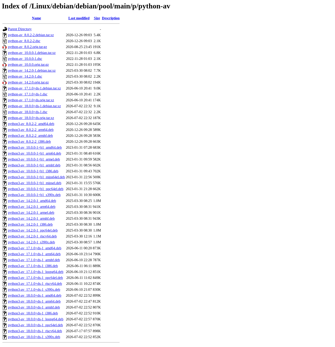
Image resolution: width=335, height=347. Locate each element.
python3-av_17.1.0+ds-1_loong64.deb (35, 272)
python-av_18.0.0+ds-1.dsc (27, 112)
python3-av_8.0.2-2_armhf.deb (30, 136)
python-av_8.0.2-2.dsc (24, 41)
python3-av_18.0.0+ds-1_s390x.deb (34, 337)
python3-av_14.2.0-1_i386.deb (30, 224)
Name (36, 18)
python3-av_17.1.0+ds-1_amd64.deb (34, 248)
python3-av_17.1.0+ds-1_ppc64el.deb (35, 278)
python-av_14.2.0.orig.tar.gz (28, 82)
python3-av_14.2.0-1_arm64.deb (31, 207)
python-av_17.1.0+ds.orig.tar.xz (31, 100)
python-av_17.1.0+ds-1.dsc (27, 94)
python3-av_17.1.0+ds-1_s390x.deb (34, 289)
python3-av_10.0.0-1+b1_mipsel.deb (34, 183)
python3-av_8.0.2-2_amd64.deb (31, 124)
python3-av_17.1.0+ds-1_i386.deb (33, 266)
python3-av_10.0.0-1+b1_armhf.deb (34, 165)
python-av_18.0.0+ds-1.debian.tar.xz (34, 106)
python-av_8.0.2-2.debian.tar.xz (31, 35)
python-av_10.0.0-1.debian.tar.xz (32, 53)
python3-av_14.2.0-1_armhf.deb (31, 218)
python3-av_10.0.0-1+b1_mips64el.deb (36, 177)
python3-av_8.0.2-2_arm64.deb (31, 130)
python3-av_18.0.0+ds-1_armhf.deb (34, 307)
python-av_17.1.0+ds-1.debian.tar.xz (34, 88)
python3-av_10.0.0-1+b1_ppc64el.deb (35, 189)
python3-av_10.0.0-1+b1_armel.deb (34, 159)
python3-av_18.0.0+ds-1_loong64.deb (35, 319)
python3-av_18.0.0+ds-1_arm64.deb (34, 301)
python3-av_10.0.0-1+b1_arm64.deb (34, 153)
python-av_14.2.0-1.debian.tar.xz (32, 70)
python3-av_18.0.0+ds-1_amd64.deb (34, 295)
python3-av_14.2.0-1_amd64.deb (32, 201)
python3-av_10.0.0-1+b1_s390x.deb (34, 195)
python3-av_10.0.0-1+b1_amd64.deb (35, 147)
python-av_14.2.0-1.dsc (25, 76)
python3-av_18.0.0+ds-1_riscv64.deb (35, 331)
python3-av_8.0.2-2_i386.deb (29, 141)
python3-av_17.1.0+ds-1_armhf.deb (34, 260)
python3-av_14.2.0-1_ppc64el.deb (33, 230)
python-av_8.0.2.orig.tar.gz (27, 47)
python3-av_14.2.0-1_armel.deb (31, 212)
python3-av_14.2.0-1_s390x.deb (31, 242)
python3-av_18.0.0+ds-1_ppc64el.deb (35, 325)
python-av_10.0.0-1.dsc (25, 59)
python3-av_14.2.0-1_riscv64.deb (32, 236)
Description (111, 18)
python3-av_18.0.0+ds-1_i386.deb (33, 313)
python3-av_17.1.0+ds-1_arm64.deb (34, 254)
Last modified (79, 18)
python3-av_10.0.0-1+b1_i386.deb (33, 171)
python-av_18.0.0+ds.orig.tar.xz (31, 118)
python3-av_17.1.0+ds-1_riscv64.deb (35, 284)
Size (97, 18)
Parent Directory (20, 29)
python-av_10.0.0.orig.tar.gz (28, 64)
